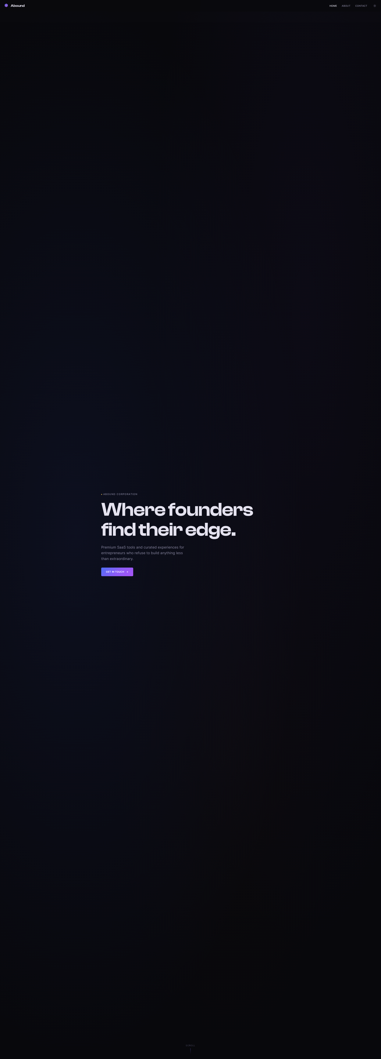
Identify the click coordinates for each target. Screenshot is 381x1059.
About (346, 5)
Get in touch (115, 571)
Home (333, 5)
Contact (361, 5)
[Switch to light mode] (374, 5)
